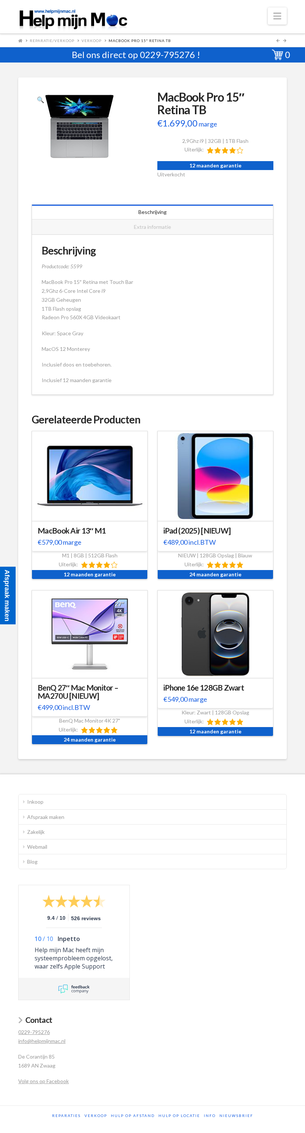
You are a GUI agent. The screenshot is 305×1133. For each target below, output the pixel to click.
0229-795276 (167, 54)
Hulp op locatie (179, 1115)
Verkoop (91, 40)
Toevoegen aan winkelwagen (93, 510)
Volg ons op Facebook (43, 1081)
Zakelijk (36, 832)
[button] (277, 16)
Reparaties (66, 1115)
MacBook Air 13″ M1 (72, 530)
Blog (32, 861)
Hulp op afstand (133, 1115)
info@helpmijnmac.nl (41, 1041)
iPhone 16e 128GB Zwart (203, 687)
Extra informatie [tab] (152, 227)
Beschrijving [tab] (152, 212)
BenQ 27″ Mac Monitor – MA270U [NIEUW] (78, 691)
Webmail (37, 847)
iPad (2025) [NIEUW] (197, 530)
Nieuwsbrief (236, 1115)
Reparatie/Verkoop (52, 40)
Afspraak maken (45, 817)
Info (210, 1115)
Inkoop (35, 801)
